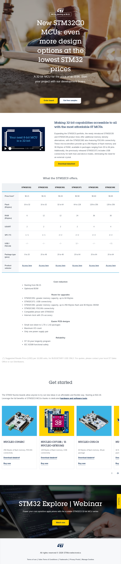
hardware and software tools (73, 398)
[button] (5, 148)
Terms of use (32, 559)
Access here (27, 265)
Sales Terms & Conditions (47, 559)
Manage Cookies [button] (88, 559)
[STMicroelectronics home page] (60, 11)
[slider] (10, 148)
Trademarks (63, 559)
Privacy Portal (75, 559)
